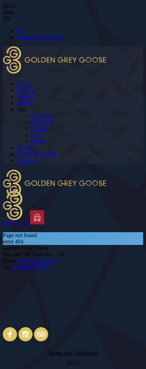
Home (24, 84)
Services (26, 148)
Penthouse (42, 122)
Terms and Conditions (73, 353)
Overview (42, 116)
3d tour (25, 103)
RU (21, 31)
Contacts (26, 160)
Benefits (26, 90)
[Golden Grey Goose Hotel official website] (73, 189)
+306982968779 (30, 267)
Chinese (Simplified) (40, 37)
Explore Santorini (36, 154)
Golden (39, 128)
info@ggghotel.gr (38, 261)
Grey (37, 135)
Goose (38, 141)
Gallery (25, 97)
